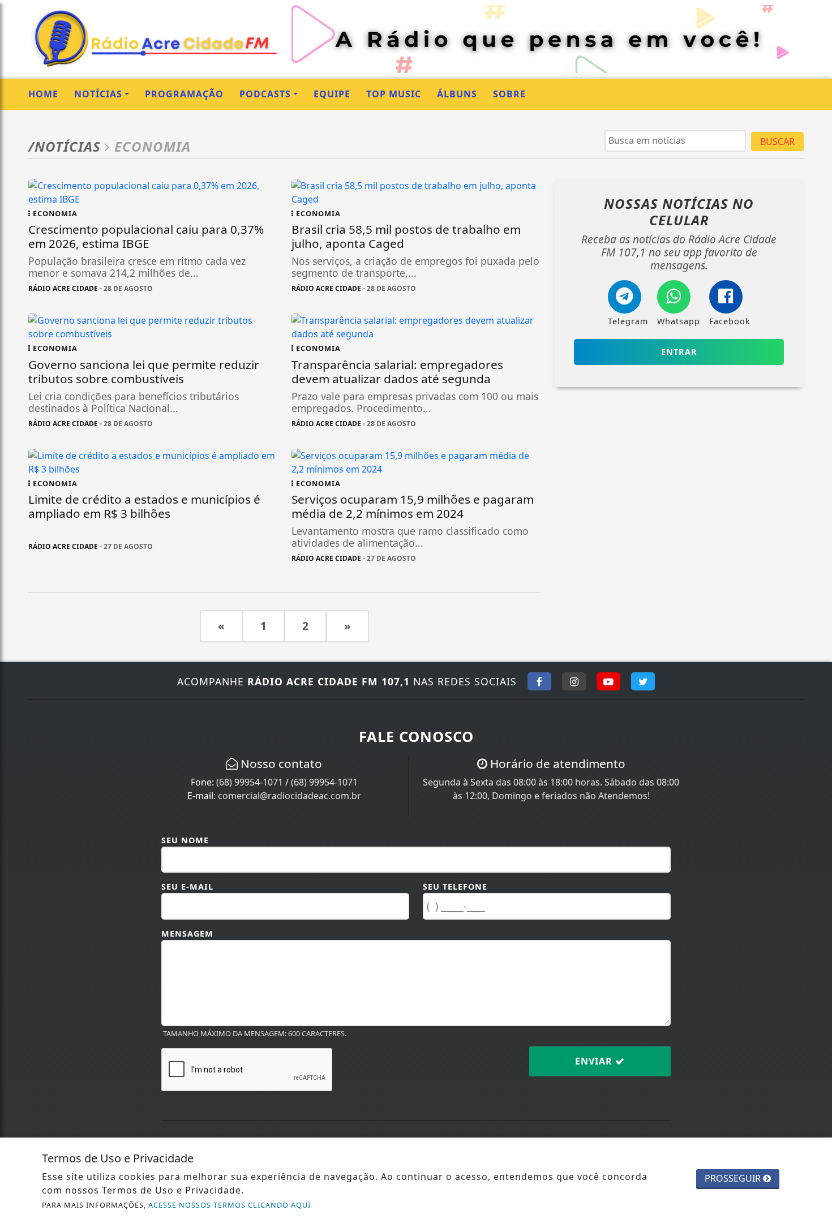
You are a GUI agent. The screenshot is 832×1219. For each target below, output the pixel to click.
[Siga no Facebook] (539, 681)
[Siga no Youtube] (608, 681)
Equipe (332, 94)
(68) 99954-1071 (249, 782)
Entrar (679, 351)
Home (43, 94)
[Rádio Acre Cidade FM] (153, 38)
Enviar (595, 1061)
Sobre (509, 94)
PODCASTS (265, 94)
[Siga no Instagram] (574, 681)
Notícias (98, 94)
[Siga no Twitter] (643, 681)
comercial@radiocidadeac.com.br (289, 795)
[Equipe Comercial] (547, 38)
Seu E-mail (187, 886)
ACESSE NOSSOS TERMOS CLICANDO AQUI (229, 1205)
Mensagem (187, 933)
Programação (184, 94)
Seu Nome (185, 840)
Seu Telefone (455, 886)
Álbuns (457, 94)
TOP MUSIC (393, 94)
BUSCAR (777, 141)
